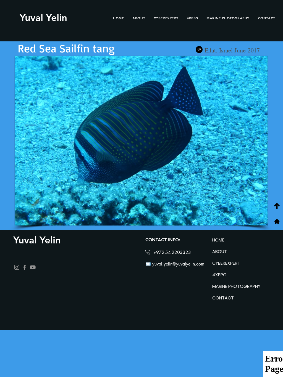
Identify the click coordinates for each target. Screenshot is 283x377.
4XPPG (219, 275)
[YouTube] (32, 267)
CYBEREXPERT (226, 263)
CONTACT (223, 298)
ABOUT (219, 251)
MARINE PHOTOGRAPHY (231, 286)
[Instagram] (16, 267)
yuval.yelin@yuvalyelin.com (178, 264)
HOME (218, 240)
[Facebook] (24, 267)
